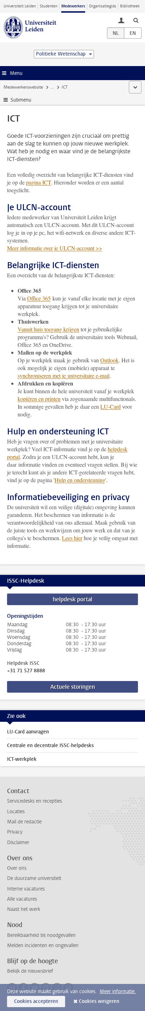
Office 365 (39, 298)
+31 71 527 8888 (26, 671)
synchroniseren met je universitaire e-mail (63, 375)
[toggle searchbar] (135, 20)
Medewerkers (73, 6)
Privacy (15, 832)
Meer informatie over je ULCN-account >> (54, 248)
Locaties (16, 811)
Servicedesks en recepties (34, 801)
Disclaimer (18, 842)
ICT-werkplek (22, 759)
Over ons (16, 868)
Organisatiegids (102, 6)
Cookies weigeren (99, 1001)
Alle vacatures (22, 899)
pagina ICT (38, 182)
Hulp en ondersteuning (80, 480)
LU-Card (110, 406)
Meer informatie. (118, 991)
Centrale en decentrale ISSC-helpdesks (50, 745)
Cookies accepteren (36, 1001)
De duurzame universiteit (34, 878)
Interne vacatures (26, 889)
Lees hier (72, 538)
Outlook (109, 360)
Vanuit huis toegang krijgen (48, 329)
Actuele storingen (72, 687)
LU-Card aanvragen (28, 731)
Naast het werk (23, 909)
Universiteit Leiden (20, 6)
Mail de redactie (24, 821)
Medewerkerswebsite (23, 87)
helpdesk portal (72, 599)
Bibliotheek (130, 6)
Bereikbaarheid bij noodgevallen (41, 935)
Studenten (48, 6)
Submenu (21, 100)
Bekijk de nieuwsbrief (30, 971)
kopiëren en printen (39, 398)
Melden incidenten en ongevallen (42, 945)
